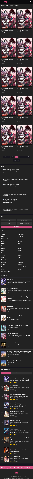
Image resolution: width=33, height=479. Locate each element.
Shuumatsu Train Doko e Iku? (14, 360)
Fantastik (20, 241)
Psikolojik (3, 259)
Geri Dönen (4, 245)
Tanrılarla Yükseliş (15, 420)
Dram (19, 239)
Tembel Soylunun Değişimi (17, 411)
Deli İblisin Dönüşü (15, 456)
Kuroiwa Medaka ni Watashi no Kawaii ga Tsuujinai (18, 297)
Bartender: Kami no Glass (13, 343)
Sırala (24, 223)
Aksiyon (3, 234)
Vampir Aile (10, 306)
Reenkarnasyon (21, 259)
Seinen (3, 264)
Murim (2, 257)
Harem (3, 248)
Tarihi (2, 266)
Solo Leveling (10, 279)
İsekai (19, 248)
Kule (2, 252)
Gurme (19, 245)
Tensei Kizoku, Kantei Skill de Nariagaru (17, 325)
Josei (2, 250)
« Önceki (6, 157)
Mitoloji (3, 255)
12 (28, 157)
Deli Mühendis (14, 385)
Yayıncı (2, 269)
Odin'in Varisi (13, 448)
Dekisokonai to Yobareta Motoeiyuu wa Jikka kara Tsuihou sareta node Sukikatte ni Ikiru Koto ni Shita (19, 352)
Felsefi (19, 243)
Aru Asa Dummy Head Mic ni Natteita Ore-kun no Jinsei (19, 316)
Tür (8, 220)
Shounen (20, 264)
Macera (19, 252)
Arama (17, 226)
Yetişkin (19, 269)
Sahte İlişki (20, 262)
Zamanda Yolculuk (5, 271)
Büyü (2, 236)
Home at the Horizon (12, 288)
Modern (19, 255)
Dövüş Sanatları (5, 239)
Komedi (19, 250)
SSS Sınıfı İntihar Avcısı (16, 403)
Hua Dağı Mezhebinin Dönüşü (18, 394)
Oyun (19, 257)
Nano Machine (14, 429)
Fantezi (3, 243)
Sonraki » (16, 160)
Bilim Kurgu (21, 234)
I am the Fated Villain (12, 333)
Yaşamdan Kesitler (22, 266)
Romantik (3, 262)
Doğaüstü (20, 236)
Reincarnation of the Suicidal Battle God (19, 438)
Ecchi (2, 241)
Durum (24, 220)
